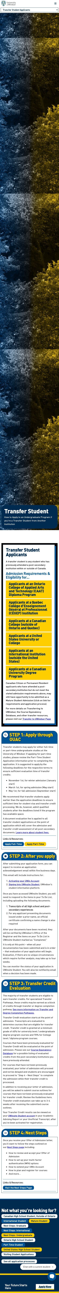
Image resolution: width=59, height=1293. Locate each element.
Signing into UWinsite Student (24, 884)
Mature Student (39, 1220)
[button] (29, 589)
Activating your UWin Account (24, 880)
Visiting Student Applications (19, 1254)
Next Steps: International (17, 1230)
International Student (15, 1220)
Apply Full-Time (13, 843)
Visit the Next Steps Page (18, 1187)
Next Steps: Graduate (15, 1225)
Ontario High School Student (18, 1239)
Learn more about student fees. (32, 832)
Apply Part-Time (35, 843)
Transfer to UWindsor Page (36, 718)
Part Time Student (13, 1244)
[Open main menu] (55, 3)
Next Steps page (15, 1147)
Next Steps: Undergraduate (18, 1235)
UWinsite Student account (21, 1115)
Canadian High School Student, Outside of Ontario (29, 1216)
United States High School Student (22, 1249)
